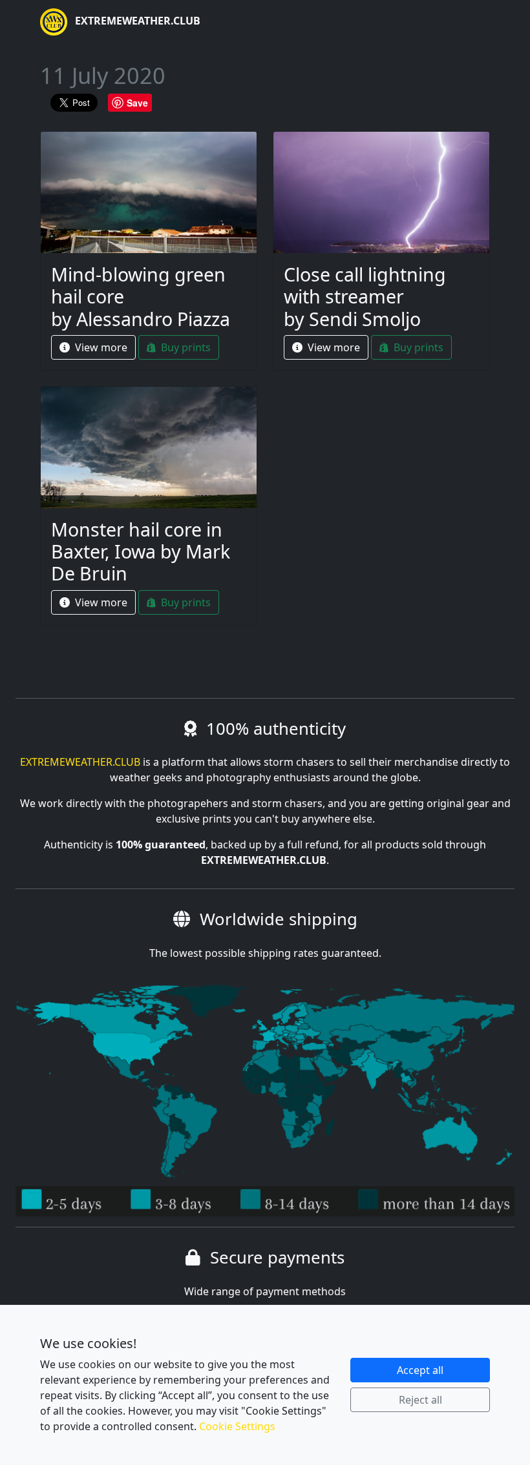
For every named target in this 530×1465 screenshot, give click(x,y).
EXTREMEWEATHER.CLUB (136, 21)
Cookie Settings (237, 1426)
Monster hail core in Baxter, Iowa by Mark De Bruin (140, 551)
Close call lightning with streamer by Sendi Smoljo (365, 296)
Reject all (420, 1400)
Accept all (420, 1370)
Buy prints (184, 347)
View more (99, 347)
